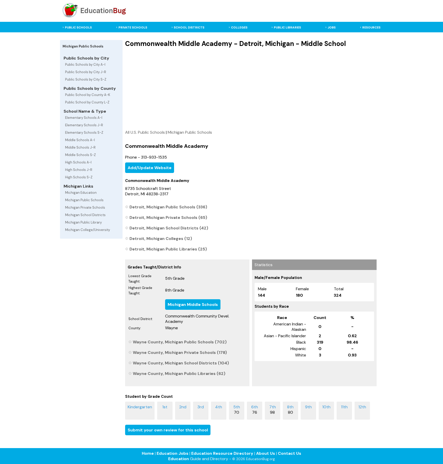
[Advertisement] (251, 88)
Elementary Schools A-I (83, 117)
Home (148, 453)
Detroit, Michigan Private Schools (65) (168, 217)
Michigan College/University (87, 230)
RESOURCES (371, 27)
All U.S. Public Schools (145, 132)
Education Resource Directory (222, 453)
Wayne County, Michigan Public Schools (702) (180, 342)
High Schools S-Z (79, 177)
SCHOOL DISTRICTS (189, 27)
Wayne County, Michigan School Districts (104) (181, 363)
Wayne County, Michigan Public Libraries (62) (179, 373)
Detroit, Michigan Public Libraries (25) (168, 249)
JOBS (332, 27)
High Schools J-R (78, 170)
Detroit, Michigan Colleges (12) (160, 238)
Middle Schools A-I (80, 140)
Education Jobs (172, 453)
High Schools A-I (78, 162)
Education (178, 458)
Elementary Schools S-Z (84, 132)
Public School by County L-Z (87, 102)
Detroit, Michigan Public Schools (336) (168, 207)
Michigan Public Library (83, 222)
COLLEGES (239, 27)
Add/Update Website (150, 167)
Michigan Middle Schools (193, 304)
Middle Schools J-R (80, 147)
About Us (265, 453)
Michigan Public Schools (84, 200)
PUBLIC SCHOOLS (78, 27)
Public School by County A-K (87, 95)
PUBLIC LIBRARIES (287, 27)
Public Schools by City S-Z (85, 79)
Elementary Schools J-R (84, 125)
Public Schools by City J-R (85, 72)
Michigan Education (81, 192)
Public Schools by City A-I (85, 64)
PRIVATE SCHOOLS (132, 27)
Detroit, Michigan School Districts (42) (168, 228)
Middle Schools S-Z (80, 155)
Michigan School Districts (85, 215)
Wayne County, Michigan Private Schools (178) (180, 352)
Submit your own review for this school (168, 430)
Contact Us (289, 453)
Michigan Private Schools (85, 207)
